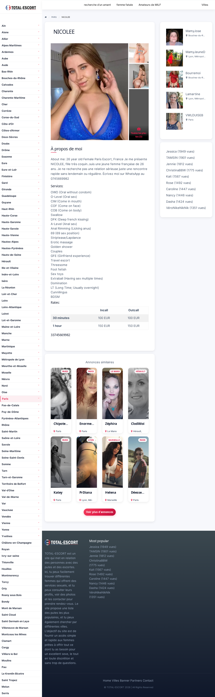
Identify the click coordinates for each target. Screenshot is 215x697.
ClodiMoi (137, 423)
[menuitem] (205, 5)
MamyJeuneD (195, 52)
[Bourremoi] (174, 79)
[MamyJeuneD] (174, 58)
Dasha (170, 201)
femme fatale (125, 4)
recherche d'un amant (97, 4)
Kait (169, 176)
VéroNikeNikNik (177, 208)
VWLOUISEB (194, 115)
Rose (169, 183)
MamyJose (193, 31)
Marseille (112, 500)
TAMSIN (172, 157)
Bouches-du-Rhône (198, 35)
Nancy (170, 195)
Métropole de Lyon (204, 56)
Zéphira (111, 423)
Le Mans (112, 431)
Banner (125, 680)
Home (107, 680)
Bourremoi (193, 73)
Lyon (84, 500)
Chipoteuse (62, 423)
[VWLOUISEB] (174, 121)
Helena (110, 492)
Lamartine (193, 94)
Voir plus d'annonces (99, 512)
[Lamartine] (174, 100)
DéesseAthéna (142, 492)
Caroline (172, 189)
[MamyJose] (174, 37)
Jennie (171, 164)
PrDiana (85, 492)
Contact (148, 680)
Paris (58, 431)
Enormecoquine (91, 423)
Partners (136, 680)
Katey (58, 492)
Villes (205, 4)
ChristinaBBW (176, 170)
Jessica (171, 151)
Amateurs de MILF (150, 4)
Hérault (137, 431)
